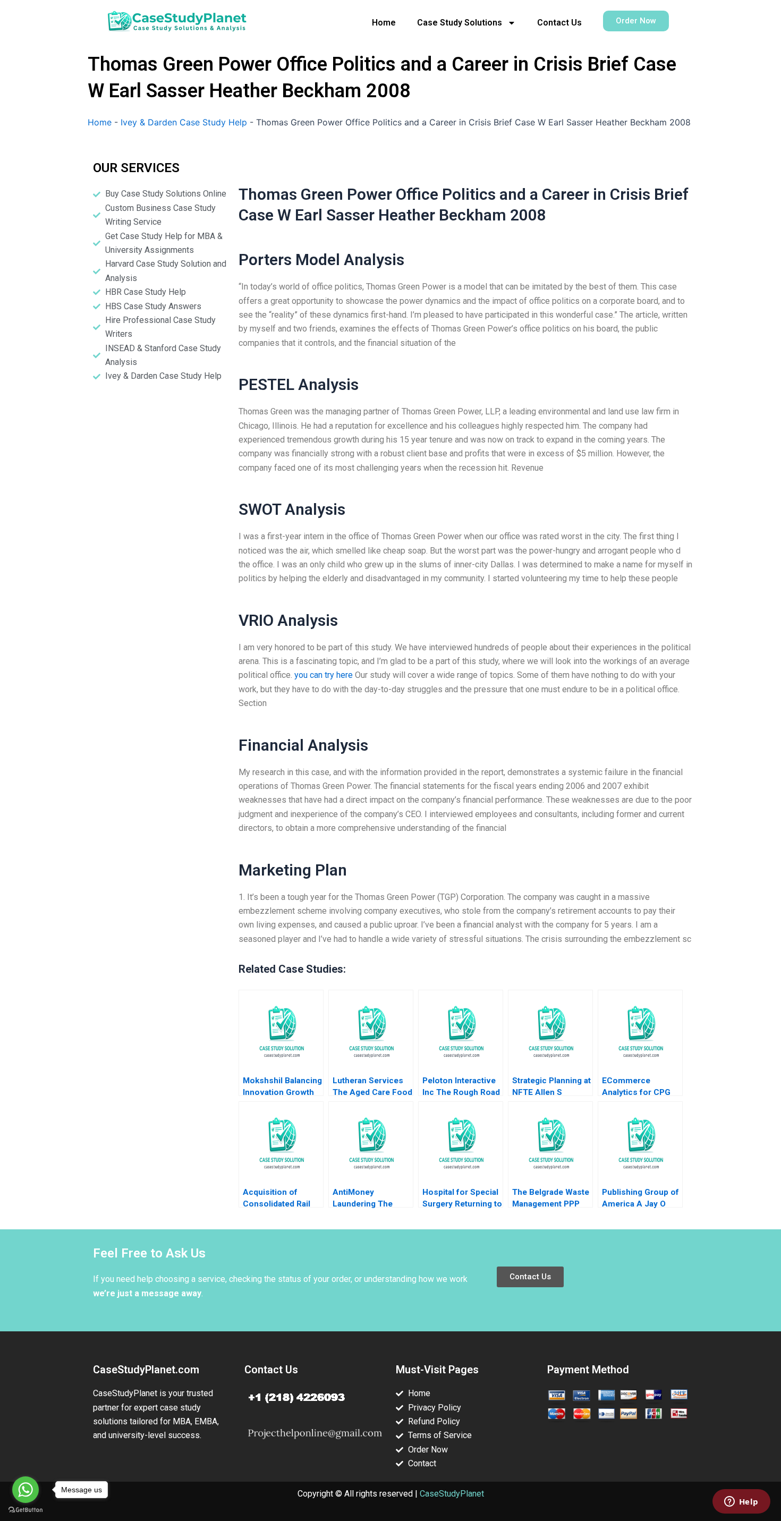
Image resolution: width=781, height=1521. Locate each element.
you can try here (323, 675)
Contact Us (559, 23)
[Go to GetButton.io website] (26, 1510)
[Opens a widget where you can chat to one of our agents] (741, 1502)
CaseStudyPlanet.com (146, 1369)
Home (384, 23)
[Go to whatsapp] (25, 1489)
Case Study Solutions (459, 23)
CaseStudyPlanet (452, 1494)
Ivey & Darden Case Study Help (184, 122)
